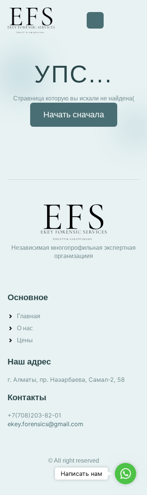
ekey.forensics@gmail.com (45, 424)
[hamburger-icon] (95, 20)
